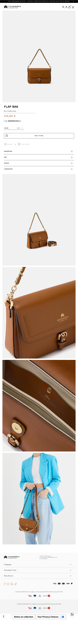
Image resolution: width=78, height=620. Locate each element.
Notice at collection (23, 617)
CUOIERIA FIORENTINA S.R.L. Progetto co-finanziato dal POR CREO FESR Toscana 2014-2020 (39, 592)
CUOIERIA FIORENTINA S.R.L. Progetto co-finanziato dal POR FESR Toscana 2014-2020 (39, 604)
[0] (69, 7)
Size (5, 157)
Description (8, 151)
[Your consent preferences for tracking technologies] (3, 616)
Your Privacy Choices (47, 617)
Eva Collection (10, 111)
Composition (8, 169)
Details (6, 163)
